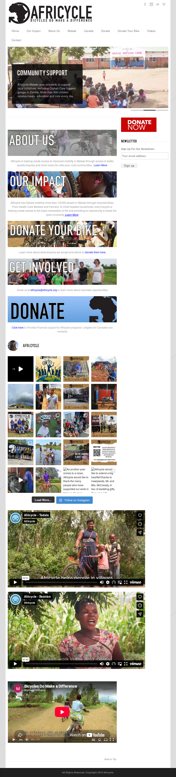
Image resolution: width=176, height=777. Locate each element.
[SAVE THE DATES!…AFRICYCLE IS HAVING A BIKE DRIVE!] (76, 397)
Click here (18, 327)
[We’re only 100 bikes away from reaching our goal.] (20, 369)
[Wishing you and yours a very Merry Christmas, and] (20, 425)
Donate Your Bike (128, 31)
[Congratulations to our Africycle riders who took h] (48, 425)
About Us (54, 31)
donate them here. (95, 252)
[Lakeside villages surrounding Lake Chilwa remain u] (48, 452)
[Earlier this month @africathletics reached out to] (48, 480)
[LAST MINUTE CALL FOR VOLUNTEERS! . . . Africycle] (76, 369)
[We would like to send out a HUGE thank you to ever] (20, 452)
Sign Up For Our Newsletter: (138, 149)
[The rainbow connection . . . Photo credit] (20, 397)
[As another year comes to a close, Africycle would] (76, 480)
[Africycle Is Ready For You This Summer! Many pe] (48, 369)
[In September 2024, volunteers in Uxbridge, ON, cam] (104, 369)
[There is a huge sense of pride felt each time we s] (76, 425)
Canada (88, 31)
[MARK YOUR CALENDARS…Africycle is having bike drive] (76, 452)
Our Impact (34, 31)
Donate (105, 31)
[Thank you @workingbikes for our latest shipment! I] (20, 480)
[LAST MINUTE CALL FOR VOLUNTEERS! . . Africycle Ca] (104, 425)
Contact (16, 40)
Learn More (100, 165)
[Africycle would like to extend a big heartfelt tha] (104, 480)
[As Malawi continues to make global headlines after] (104, 452)
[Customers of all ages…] (104, 397)
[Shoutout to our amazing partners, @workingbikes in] (48, 397)
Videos (151, 31)
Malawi (72, 31)
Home (15, 31)
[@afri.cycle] (62, 345)
